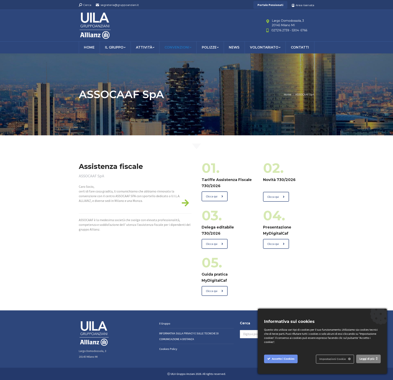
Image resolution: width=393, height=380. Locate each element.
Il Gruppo (164, 323)
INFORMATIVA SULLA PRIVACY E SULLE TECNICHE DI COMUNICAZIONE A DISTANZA (189, 336)
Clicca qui (211, 196)
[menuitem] (89, 47)
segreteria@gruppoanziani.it (120, 5)
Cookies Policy (168, 349)
